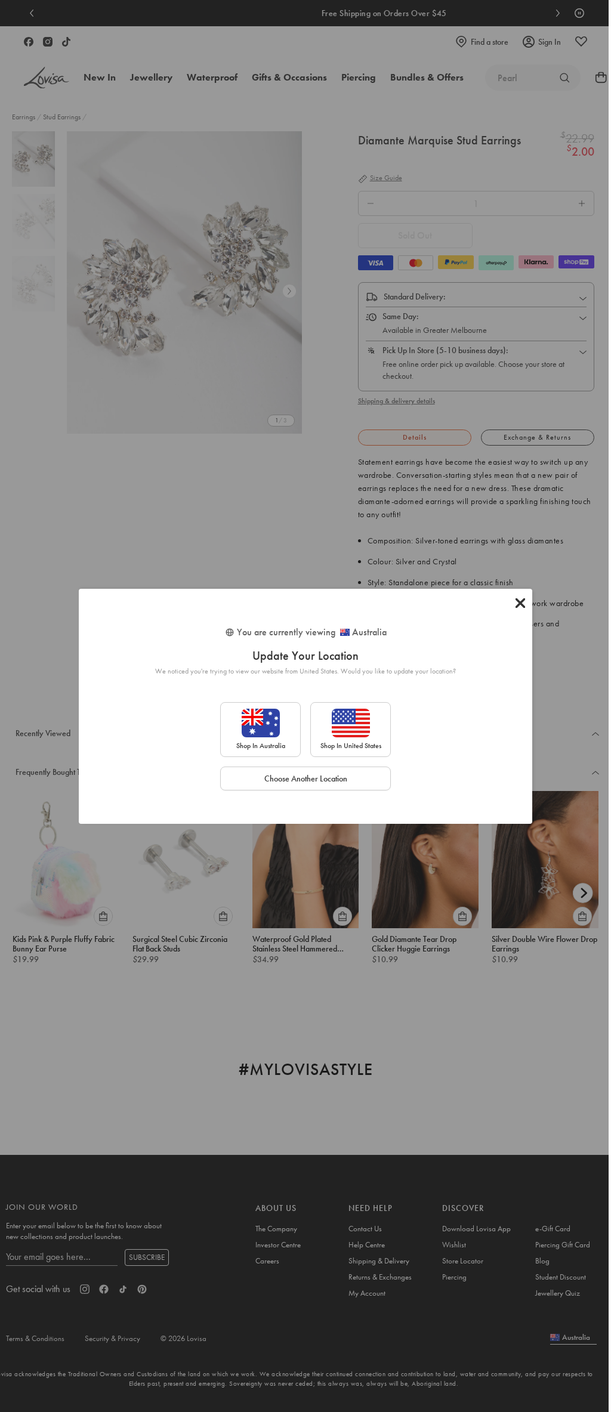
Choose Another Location (305, 778)
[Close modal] (520, 603)
